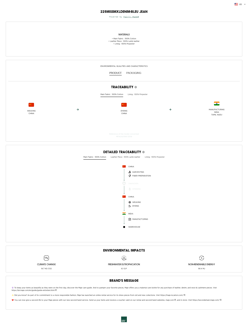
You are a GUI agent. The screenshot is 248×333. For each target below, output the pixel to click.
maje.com (170, 300)
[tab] (115, 72)
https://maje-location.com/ (171, 295)
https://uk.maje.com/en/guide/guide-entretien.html (33, 290)
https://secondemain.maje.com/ (205, 300)
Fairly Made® (131, 17)
